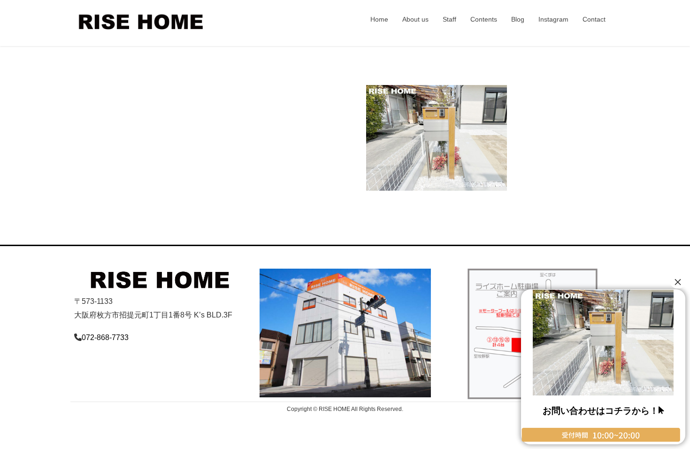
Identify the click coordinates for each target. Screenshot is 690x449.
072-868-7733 (105, 337)
